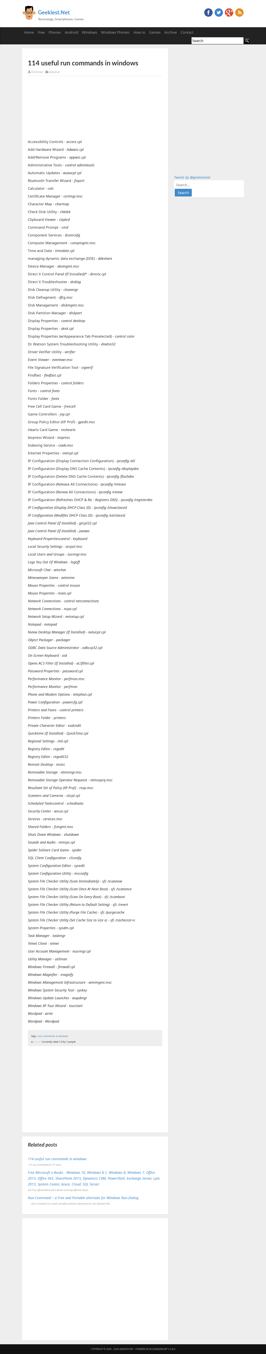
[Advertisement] (73, 54)
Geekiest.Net (54, 12)
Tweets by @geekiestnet (192, 177)
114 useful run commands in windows (57, 1158)
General (54, 72)
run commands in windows (53, 1036)
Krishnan (37, 72)
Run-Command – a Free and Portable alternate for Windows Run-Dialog (83, 1197)
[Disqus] (95, 1278)
